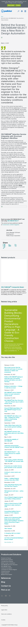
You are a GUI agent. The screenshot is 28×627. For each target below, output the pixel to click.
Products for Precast (6, 558)
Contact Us (6, 586)
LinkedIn (2, 595)
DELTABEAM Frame (6, 566)
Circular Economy (5, 571)
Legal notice (4, 610)
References (6, 578)
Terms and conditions (6, 614)
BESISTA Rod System (6, 574)
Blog (2, 16)
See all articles (8, 542)
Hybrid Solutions (5, 573)
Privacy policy (4, 605)
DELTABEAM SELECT (13, 221)
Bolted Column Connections (8, 563)
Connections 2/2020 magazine (11, 224)
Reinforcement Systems (7, 559)
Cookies (3, 620)
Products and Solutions (11, 554)
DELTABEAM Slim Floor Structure (9, 564)
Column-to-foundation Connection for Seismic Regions (9, 568)
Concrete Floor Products (7, 561)
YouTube (6, 595)
